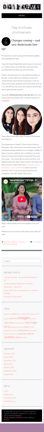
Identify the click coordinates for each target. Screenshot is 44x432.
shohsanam (6, 244)
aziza (14, 313)
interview (21, 242)
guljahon (14, 242)
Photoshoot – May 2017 (13, 287)
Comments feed (10, 398)
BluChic (6, 419)
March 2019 (8, 357)
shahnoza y (23, 330)
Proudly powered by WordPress (13, 417)
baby (18, 314)
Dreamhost (18, 415)
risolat (26, 326)
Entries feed (8, 394)
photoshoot (14, 327)
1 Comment (37, 242)
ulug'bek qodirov (25, 333)
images (24, 318)
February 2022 (9, 354)
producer (20, 327)
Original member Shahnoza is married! (18, 284)
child (27, 314)
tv (16, 334)
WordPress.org (9, 401)
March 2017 (8, 364)
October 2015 (9, 367)
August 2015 (8, 374)
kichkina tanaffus (19, 323)
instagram (33, 318)
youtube (24, 337)
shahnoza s (14, 330)
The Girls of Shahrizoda (12, 297)
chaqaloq (23, 314)
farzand (37, 314)
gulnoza (14, 318)
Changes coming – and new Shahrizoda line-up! (21, 45)
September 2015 (10, 371)
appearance (7, 314)
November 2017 (10, 360)
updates (14, 244)
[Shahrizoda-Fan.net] (22, 12)
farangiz (7, 242)
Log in (6, 391)
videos (18, 337)
